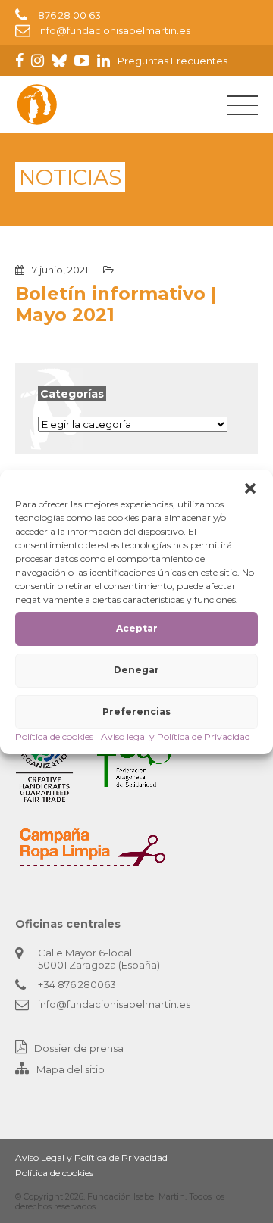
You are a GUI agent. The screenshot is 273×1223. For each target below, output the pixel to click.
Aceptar (137, 628)
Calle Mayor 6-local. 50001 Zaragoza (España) (99, 959)
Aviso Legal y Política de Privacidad (91, 1157)
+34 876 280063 (77, 984)
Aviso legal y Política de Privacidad (175, 736)
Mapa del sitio (70, 1069)
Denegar (136, 669)
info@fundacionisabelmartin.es (114, 30)
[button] (250, 488)
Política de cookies (54, 736)
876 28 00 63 (69, 15)
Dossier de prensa (79, 1048)
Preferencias (136, 711)
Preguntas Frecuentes (173, 61)
